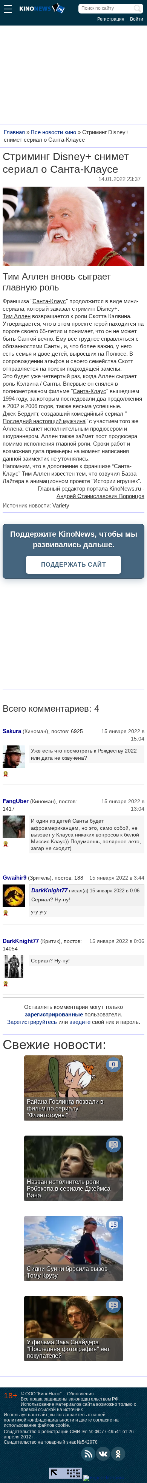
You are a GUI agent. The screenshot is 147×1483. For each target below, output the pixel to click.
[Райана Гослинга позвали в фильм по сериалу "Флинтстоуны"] (73, 1088)
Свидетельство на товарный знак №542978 (51, 1442)
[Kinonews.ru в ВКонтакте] (103, 1454)
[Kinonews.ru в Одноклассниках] (118, 1454)
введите (79, 1022)
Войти (136, 19)
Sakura (12, 731)
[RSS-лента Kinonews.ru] (88, 1454)
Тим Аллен (17, 316)
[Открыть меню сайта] (8, 10)
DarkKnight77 (49, 890)
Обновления (80, 1393)
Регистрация (110, 19)
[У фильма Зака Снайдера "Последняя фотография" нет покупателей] (73, 1329)
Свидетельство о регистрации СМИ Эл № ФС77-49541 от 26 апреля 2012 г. (69, 1434)
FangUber (16, 801)
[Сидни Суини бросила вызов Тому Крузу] (73, 1249)
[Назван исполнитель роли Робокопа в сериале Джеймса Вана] (73, 1169)
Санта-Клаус (49, 301)
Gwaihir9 (14, 877)
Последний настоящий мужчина (44, 421)
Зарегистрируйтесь (32, 1022)
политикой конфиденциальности (39, 1420)
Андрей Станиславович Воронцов (100, 496)
